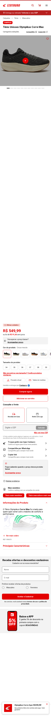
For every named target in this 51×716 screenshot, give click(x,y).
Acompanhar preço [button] (13, 473)
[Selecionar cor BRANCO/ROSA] (25, 354)
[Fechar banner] (47, 704)
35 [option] (14, 367)
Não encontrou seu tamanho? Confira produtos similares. (22, 374)
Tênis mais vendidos (13, 495)
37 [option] (30, 367)
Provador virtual (16, 380)
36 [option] (22, 367)
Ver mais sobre (12, 536)
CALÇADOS (6, 18)
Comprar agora (25, 392)
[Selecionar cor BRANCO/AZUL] (44, 354)
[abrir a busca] (33, 5)
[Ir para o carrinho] (40, 5)
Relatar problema (13, 481)
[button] (14, 415)
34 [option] (6, 367)
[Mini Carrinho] (40, 5)
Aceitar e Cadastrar (25, 597)
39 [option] (46, 367)
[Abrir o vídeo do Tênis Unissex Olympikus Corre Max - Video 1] (25, 61)
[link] (25, 449)
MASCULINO (26, 18)
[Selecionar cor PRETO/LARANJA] (34, 354)
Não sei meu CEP (41, 433)
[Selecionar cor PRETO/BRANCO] (16, 354)
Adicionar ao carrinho (26, 399)
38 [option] (38, 367)
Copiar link (41, 32)
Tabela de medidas (39, 380)
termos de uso (32, 602)
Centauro (23, 385)
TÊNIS (16, 18)
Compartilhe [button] (30, 32)
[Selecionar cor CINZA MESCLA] (7, 354)
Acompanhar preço (15, 342)
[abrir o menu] (47, 5)
